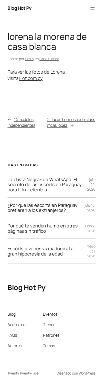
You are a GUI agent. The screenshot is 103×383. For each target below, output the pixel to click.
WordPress (87, 373)
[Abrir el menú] (93, 8)
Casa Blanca (49, 58)
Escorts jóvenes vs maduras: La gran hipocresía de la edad (41, 251)
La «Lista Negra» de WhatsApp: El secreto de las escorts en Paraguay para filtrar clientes (45, 184)
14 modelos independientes (21, 122)
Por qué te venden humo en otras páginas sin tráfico (43, 228)
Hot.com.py (30, 78)
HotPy (29, 58)
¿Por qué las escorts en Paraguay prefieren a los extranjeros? (43, 208)
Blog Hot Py (20, 8)
